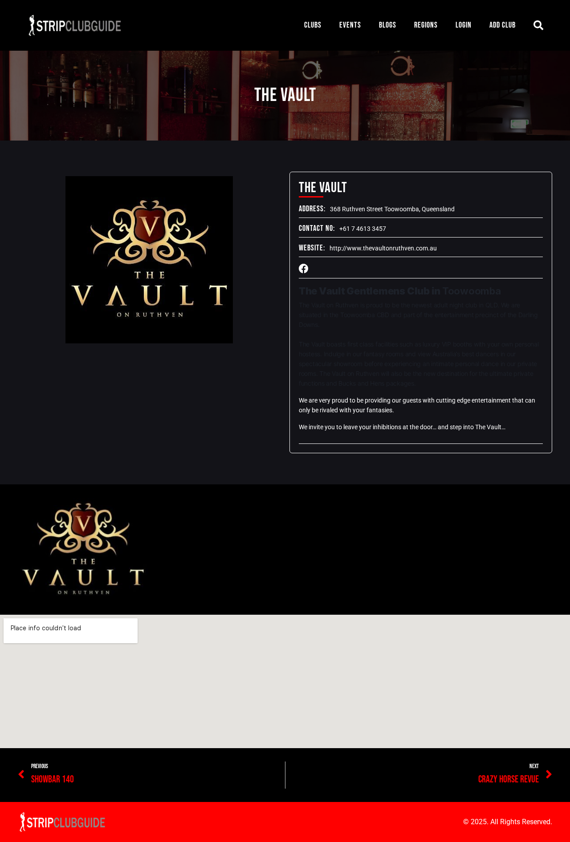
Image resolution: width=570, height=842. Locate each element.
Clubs (313, 25)
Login (464, 25)
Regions (426, 25)
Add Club (502, 25)
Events (350, 25)
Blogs (387, 25)
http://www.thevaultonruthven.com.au (383, 248)
